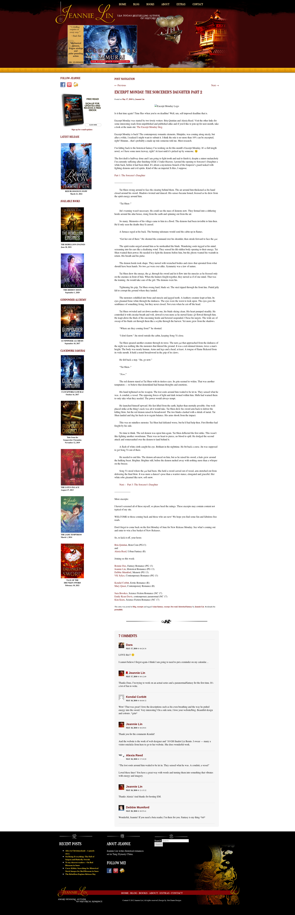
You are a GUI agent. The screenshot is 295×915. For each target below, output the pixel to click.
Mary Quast (120, 585)
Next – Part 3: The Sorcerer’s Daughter (138, 484)
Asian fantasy (157, 606)
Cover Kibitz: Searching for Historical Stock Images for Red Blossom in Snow (82, 870)
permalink (118, 609)
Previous (120, 85)
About (165, 4)
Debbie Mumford (122, 572)
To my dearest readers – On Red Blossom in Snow (79, 864)
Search (157, 840)
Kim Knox (119, 599)
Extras (181, 4)
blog (134, 606)
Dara (129, 644)
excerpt (167, 606)
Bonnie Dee (120, 565)
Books (150, 4)
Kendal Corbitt (121, 582)
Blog (136, 4)
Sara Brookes (121, 593)
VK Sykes (119, 575)
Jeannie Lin (139, 99)
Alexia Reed (120, 551)
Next (215, 85)
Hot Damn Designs (174, 900)
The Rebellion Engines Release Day (80, 874)
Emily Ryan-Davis (123, 596)
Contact (198, 4)
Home (122, 4)
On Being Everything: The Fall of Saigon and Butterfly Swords (79, 858)
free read (174, 606)
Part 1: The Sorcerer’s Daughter (129, 175)
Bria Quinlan (120, 544)
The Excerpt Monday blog (149, 127)
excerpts (140, 606)
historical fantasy (185, 606)
